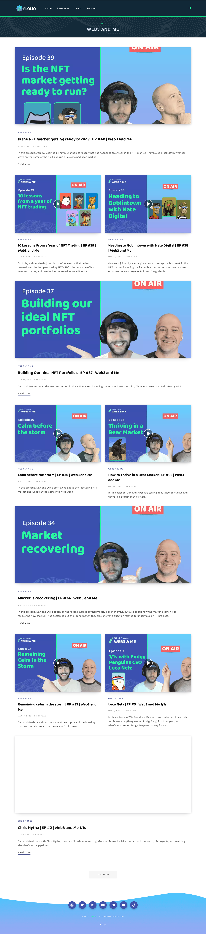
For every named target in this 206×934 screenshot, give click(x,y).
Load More (103, 874)
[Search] (190, 8)
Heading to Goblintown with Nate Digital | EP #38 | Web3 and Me (148, 248)
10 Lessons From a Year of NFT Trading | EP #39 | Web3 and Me (57, 248)
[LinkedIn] (113, 905)
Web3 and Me (25, 132)
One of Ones (115, 698)
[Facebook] (72, 905)
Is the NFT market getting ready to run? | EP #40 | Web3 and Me (75, 139)
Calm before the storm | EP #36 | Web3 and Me (55, 475)
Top (103, 925)
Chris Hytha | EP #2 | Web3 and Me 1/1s (52, 828)
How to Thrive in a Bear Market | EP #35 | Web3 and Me (146, 477)
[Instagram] (93, 905)
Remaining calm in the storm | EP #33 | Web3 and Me (57, 707)
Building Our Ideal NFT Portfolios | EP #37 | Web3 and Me (68, 373)
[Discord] (123, 905)
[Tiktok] (134, 905)
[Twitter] (82, 905)
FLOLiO (94, 916)
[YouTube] (103, 905)
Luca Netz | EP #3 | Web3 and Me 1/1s (137, 704)
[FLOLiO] (26, 8)
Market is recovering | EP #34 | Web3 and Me (57, 598)
